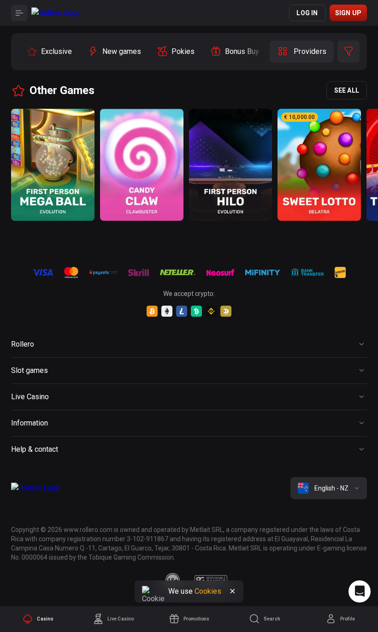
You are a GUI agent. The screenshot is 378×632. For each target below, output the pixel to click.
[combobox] (328, 488)
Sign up (348, 13)
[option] (49, 52)
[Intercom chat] (359, 591)
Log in (307, 13)
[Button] (19, 13)
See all (346, 90)
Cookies (208, 591)
